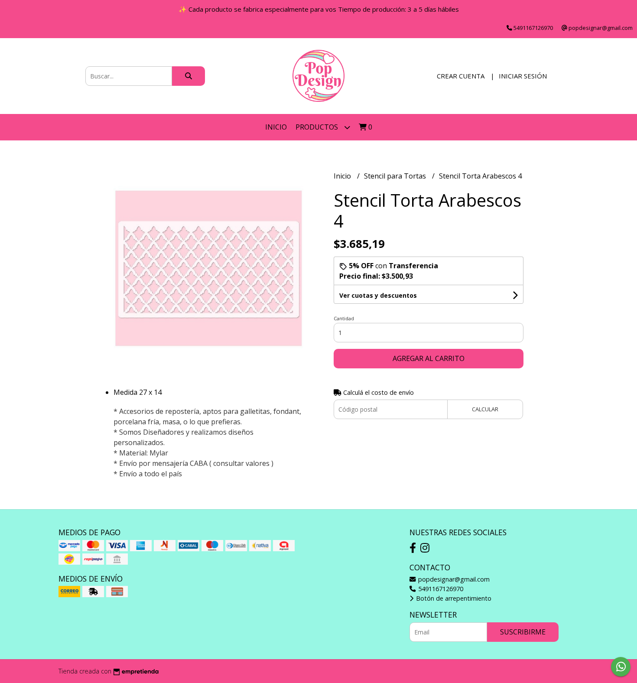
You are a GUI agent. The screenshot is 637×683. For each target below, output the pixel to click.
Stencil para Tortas (396, 176)
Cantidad (344, 318)
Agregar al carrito (429, 358)
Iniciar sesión (523, 76)
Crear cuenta (460, 76)
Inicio (276, 127)
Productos (318, 127)
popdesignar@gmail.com (453, 579)
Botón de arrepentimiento (452, 598)
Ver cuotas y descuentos (378, 295)
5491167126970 (439, 589)
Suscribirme (523, 632)
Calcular (485, 409)
